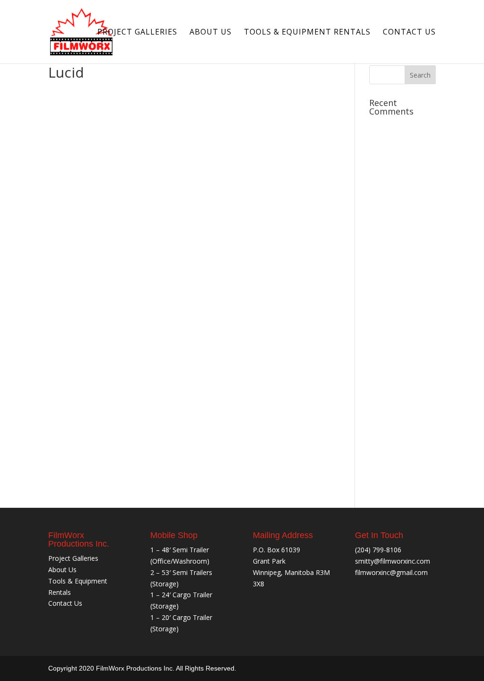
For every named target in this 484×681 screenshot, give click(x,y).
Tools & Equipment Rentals (307, 32)
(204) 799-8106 (378, 549)
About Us (211, 32)
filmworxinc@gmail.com (391, 572)
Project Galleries (137, 32)
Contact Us (409, 32)
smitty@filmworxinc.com (392, 561)
